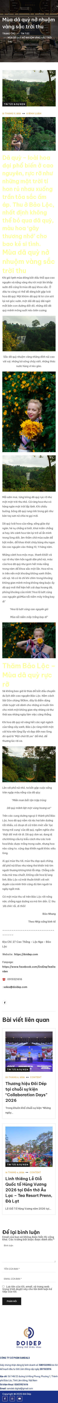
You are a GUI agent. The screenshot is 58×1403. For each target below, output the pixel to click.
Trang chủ (8, 33)
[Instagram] (12, 1398)
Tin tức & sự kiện (14, 104)
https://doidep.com (26, 954)
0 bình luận (33, 114)
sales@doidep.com (15, 987)
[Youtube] (19, 1398)
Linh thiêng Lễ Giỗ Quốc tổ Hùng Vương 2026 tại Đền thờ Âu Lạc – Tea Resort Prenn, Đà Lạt (28, 1190)
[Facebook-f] (5, 1398)
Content (35, 1077)
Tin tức (25, 33)
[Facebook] (4, 1002)
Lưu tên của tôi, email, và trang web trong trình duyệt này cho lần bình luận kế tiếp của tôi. (27, 1289)
